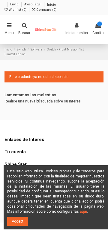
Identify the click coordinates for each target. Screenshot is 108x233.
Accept (17, 221)
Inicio (51, 5)
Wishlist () (17, 10)
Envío (15, 5)
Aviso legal (33, 5)
